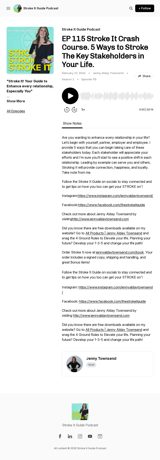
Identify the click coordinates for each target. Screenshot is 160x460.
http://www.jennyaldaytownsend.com (100, 219)
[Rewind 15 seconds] (67, 110)
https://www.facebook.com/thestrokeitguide (111, 205)
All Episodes (16, 111)
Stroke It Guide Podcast (40, 8)
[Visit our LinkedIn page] (70, 436)
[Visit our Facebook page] (60, 436)
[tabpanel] (107, 243)
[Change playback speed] (83, 110)
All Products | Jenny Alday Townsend (113, 233)
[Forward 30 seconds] (74, 110)
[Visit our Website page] (100, 436)
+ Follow (145, 8)
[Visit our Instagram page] (80, 436)
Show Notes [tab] (72, 123)
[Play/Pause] (70, 96)
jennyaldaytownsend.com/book (120, 252)
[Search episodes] (131, 8)
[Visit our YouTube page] (90, 436)
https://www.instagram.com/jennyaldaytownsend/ (115, 196)
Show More (16, 101)
